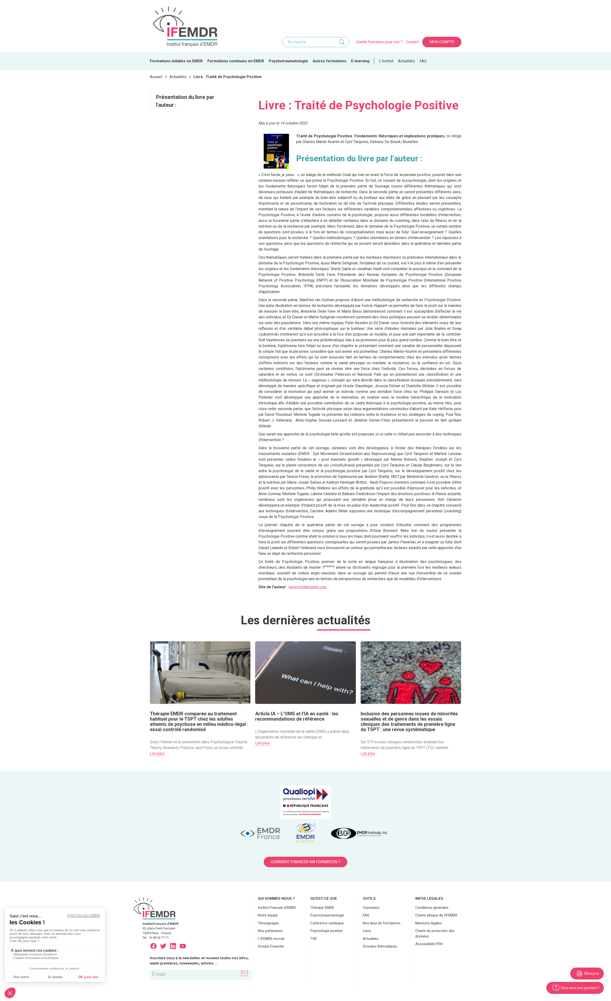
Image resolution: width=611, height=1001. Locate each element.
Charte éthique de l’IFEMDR (436, 915)
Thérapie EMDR (322, 907)
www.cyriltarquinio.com (308, 587)
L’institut (386, 61)
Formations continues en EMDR (235, 61)
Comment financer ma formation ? (305, 862)
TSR (313, 939)
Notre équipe (268, 915)
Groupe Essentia (271, 946)
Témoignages (268, 923)
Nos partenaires (270, 931)
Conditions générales (431, 907)
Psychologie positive (326, 931)
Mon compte (441, 42)
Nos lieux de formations (381, 923)
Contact (412, 42)
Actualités (406, 61)
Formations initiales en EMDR (176, 61)
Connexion (371, 907)
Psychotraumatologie (288, 61)
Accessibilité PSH (429, 944)
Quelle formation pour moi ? (379, 42)
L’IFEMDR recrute (271, 939)
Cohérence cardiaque (327, 923)
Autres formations (329, 61)
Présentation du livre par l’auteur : (185, 101)
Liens (367, 931)
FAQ (423, 61)
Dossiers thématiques (380, 946)
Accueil (156, 77)
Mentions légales (428, 923)
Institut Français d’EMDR (277, 907)
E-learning (360, 61)
